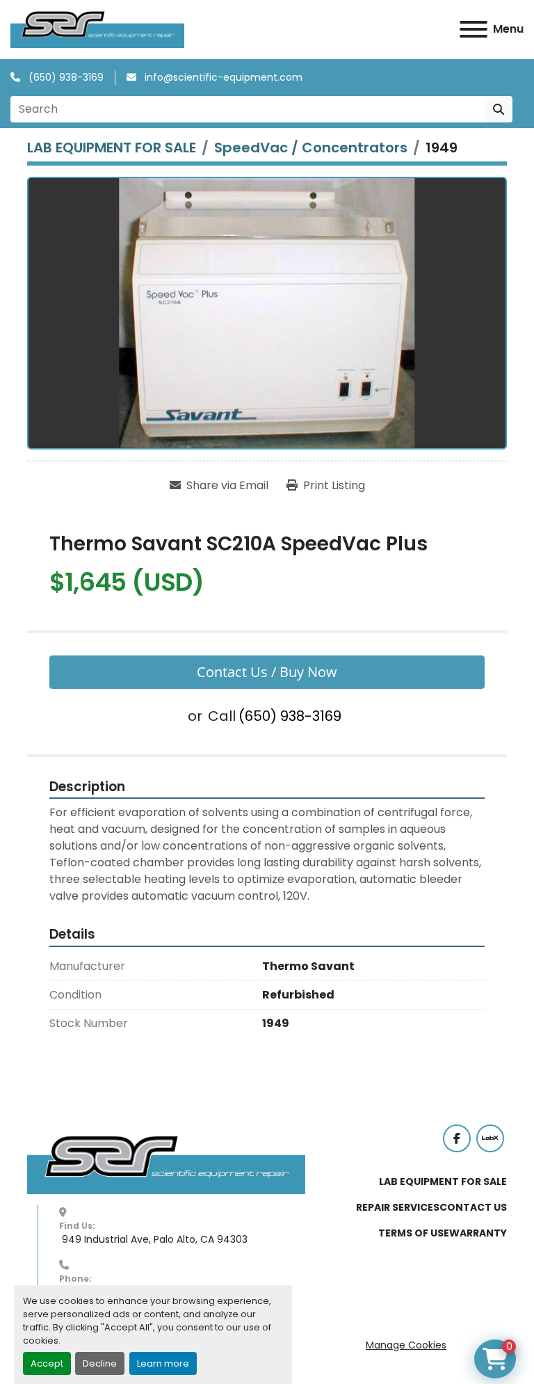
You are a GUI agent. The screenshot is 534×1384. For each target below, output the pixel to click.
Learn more (163, 1363)
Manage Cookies (406, 1345)
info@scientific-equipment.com (222, 77)
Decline (100, 1363)
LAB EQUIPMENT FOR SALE (443, 1181)
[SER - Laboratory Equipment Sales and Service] (166, 1164)
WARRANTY (478, 1233)
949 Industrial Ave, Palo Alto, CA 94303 (153, 1239)
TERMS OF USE (413, 1233)
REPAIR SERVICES (397, 1207)
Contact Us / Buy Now (267, 671)
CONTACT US (473, 1207)
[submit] (498, 109)
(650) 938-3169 (65, 77)
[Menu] (473, 29)
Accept (47, 1363)
